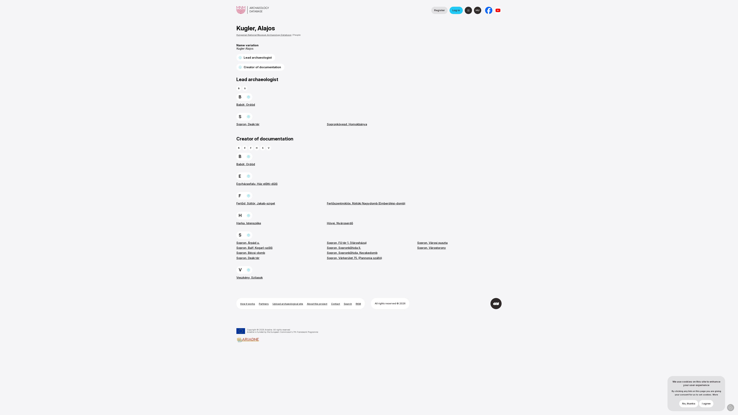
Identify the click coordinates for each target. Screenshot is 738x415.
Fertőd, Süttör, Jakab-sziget (255, 203)
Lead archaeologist (258, 57)
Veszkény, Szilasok (249, 277)
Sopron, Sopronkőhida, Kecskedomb (352, 253)
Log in (456, 10)
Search (348, 303)
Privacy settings (730, 407)
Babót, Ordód (245, 104)
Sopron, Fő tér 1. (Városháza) (347, 243)
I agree (706, 403)
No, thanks (688, 403)
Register (439, 10)
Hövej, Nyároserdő (340, 223)
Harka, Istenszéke (248, 223)
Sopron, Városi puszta (432, 243)
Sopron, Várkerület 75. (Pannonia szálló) (354, 258)
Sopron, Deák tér (247, 124)
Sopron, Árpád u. (248, 243)
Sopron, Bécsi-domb (250, 253)
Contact (335, 303)
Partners (264, 303)
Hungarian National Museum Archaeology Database (263, 35)
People (297, 35)
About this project (317, 303)
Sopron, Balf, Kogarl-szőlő (254, 248)
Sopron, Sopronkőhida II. (344, 248)
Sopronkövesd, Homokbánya (347, 124)
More (715, 395)
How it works (247, 303)
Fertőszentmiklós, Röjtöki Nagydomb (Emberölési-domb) (366, 203)
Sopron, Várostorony (431, 248)
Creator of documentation (262, 67)
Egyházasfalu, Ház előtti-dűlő (257, 184)
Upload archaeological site (288, 303)
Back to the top (248, 97)
